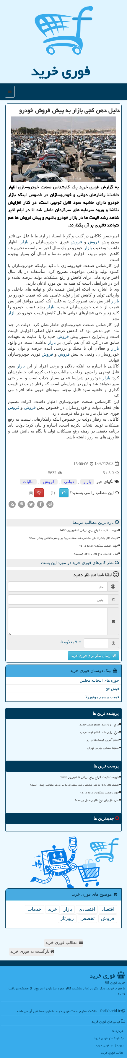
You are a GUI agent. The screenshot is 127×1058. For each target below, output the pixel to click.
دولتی (69, 481)
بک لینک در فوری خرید (108, 1038)
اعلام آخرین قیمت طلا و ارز (103, 740)
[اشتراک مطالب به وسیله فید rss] (12, 504)
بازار (24, 242)
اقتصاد (108, 909)
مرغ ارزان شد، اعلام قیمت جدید (99, 725)
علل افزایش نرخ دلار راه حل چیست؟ (96, 554)
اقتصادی (87, 909)
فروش (94, 242)
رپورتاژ (67, 918)
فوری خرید (60, 71)
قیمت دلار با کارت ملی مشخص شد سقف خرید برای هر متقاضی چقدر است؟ (73, 538)
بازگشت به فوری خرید (30, 951)
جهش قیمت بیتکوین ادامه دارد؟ (98, 546)
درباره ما (117, 1031)
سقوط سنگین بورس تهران (103, 748)
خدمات (34, 909)
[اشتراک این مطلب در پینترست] (21, 504)
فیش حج (112, 688)
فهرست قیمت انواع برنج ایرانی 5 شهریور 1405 (88, 530)
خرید (52, 909)
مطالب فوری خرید (62, 942)
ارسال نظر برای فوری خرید (91, 656)
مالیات (28, 481)
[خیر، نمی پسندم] (39, 492)
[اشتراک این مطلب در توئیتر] (31, 504)
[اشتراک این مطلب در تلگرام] (50, 504)
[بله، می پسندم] (64, 492)
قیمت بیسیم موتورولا (102, 697)
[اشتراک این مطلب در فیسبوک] (40, 504)
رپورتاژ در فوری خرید (109, 1045)
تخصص (87, 918)
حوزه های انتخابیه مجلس (99, 680)
